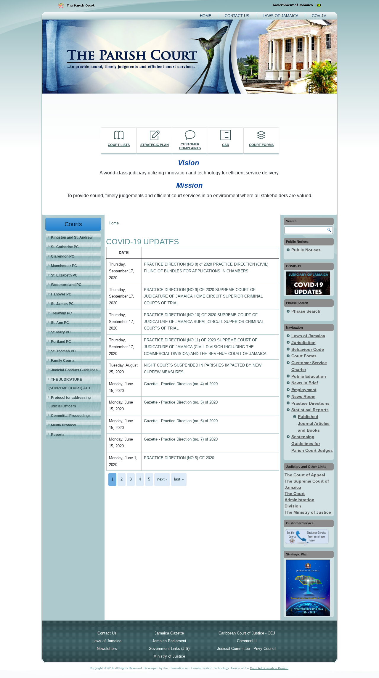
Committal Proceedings (71, 416)
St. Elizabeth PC (64, 275)
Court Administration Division (269, 668)
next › (162, 479)
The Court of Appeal (305, 475)
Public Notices (306, 250)
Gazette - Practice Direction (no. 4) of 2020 (181, 384)
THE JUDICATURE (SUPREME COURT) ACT (70, 383)
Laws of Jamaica (280, 16)
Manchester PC (64, 266)
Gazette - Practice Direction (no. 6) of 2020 (181, 421)
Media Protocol (63, 425)
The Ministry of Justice (308, 512)
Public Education (308, 376)
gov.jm (319, 16)
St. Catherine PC (65, 247)
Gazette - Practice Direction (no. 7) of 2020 (181, 439)
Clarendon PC (62, 256)
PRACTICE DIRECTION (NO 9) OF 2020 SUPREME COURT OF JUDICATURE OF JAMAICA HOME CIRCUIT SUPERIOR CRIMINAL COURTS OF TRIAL (203, 296)
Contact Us (237, 16)
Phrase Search (305, 311)
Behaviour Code (307, 349)
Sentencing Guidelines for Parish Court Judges (312, 443)
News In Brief (304, 382)
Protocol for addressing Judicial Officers (70, 402)
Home (205, 16)
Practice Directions (310, 403)
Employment (304, 389)
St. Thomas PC (63, 351)
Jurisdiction (303, 342)
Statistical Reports (310, 409)
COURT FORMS (261, 145)
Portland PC (61, 342)
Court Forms (304, 356)
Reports (58, 435)
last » (179, 479)
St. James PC (62, 304)
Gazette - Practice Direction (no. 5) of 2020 (181, 402)
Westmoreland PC (66, 285)
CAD (225, 145)
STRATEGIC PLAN (154, 145)
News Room (303, 396)
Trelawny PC (61, 313)
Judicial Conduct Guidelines (74, 370)
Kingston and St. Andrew (71, 237)
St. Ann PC (60, 323)
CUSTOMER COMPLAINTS (190, 146)
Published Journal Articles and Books (314, 423)
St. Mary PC (61, 332)
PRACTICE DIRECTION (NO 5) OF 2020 (179, 458)
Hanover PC (61, 294)
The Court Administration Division (299, 499)
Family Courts (63, 361)
